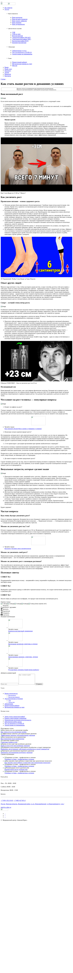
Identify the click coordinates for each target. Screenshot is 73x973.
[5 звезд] (32, 604)
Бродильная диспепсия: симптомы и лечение (23, 644)
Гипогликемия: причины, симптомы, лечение (23, 657)
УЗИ (13, 32)
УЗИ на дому (16, 34)
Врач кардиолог (17, 17)
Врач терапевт (16, 22)
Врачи (7, 67)
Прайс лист (8, 69)
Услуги (7, 9)
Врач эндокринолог (18, 24)
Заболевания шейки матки (13, 722)
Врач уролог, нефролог (19, 21)
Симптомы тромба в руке (9, 742)
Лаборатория (9, 704)
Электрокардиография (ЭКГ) (21, 39)
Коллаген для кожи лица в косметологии (18, 548)
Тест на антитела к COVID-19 (22, 52)
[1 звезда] (4, 604)
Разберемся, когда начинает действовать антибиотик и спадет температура (25, 749)
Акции (7, 72)
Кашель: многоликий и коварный (15, 718)
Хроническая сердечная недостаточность (18, 720)
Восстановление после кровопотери (12, 739)
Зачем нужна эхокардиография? (15, 716)
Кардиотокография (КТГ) (20, 41)
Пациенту (8, 71)
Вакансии (8, 74)
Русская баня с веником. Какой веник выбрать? (23, 670)
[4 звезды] (25, 604)
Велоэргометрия (17, 36)
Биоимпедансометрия (19, 42)
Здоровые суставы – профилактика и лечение (19, 759)
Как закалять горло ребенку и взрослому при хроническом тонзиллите (27, 762)
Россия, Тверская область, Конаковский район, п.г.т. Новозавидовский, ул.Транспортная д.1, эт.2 (32, 804)
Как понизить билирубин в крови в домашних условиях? (23, 428)
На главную (8, 7)
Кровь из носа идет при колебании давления (15, 745)
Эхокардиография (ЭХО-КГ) (21, 37)
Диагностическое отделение (14, 698)
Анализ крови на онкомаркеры (22, 54)
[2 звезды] (10, 604)
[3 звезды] (17, 604)
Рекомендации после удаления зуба (16, 769)
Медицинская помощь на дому (22, 64)
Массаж (14, 65)
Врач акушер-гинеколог (20, 19)
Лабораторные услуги (19, 50)
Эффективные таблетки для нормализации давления (18, 735)
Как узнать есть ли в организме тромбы (13, 732)
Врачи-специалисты (11, 693)
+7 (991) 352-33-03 (7, 800)
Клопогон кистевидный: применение (20, 631)
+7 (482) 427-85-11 (20, 800)
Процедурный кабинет (19, 62)
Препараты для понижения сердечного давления (16, 752)
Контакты (8, 76)
